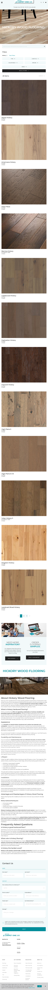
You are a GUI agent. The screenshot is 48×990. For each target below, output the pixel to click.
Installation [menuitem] (28, 976)
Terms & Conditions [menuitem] (39, 974)
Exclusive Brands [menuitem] (28, 979)
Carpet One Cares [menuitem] (39, 968)
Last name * (27, 872)
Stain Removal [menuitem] (29, 963)
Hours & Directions (6, 945)
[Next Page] (29, 616)
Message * (4, 909)
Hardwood (17, 19)
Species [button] (34, 62)
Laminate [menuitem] (4, 972)
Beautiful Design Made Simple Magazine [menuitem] (17, 971)
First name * (5, 872)
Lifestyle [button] (34, 58)
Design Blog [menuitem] (16, 975)
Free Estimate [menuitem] (5, 977)
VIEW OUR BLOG (11, 658)
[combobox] (22, 46)
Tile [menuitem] (3, 974)
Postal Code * (5, 900)
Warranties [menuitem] (28, 973)
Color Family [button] (12, 62)
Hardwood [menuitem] (4, 967)
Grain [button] (23, 66)
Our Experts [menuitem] (40, 965)
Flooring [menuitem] (4, 963)
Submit (24, 929)
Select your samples (34, 657)
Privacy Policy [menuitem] (40, 977)
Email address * (28, 892)
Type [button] (12, 58)
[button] (41, 2)
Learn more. (32, 987)
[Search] (44, 46)
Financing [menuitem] (4, 979)
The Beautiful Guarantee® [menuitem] (29, 971)
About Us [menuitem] (39, 963)
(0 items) (45, 2)
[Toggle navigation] (2, 2)
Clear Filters (12, 55)
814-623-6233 (32, 7)
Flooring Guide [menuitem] (29, 967)
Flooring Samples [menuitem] (16, 966)
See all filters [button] (23, 70)
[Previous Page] (18, 616)
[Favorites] (43, 2)
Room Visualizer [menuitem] (17, 963)
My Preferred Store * (29, 900)
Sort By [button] (41, 75)
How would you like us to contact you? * (11, 884)
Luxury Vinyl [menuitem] (5, 965)
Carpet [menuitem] (3, 970)
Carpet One (5, 19)
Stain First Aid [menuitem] (29, 965)
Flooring (11, 19)
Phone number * (6, 892)
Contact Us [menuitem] (39, 971)
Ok (39, 986)
